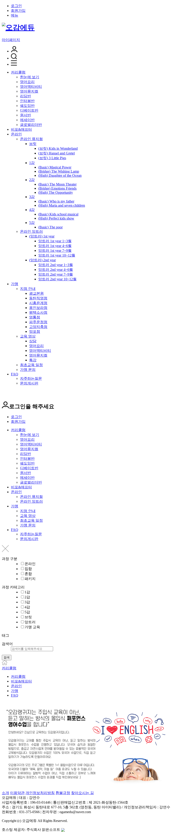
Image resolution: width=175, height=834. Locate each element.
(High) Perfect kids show (56, 218)
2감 (32, 180)
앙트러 (30, 622)
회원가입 (18, 10)
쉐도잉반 (27, 106)
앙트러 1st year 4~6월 (55, 246)
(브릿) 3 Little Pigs (52, 158)
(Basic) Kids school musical (58, 214)
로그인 (16, 6)
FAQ (14, 374)
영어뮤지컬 (29, 91)
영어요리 (27, 82)
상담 (32, 341)
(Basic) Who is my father (56, 201)
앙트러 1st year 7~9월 (55, 250)
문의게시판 (29, 383)
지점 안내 (28, 289)
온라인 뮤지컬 (31, 139)
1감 (32, 163)
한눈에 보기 (29, 77)
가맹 (14, 284)
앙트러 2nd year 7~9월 (55, 274)
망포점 (34, 331)
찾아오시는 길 (82, 793)
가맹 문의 (28, 370)
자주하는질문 (31, 378)
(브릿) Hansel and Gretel (56, 153)
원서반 (25, 115)
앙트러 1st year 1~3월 (55, 241)
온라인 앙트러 (31, 231)
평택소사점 (38, 312)
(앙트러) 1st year (41, 236)
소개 (5, 793)
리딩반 (25, 96)
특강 (32, 360)
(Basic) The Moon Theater (57, 184)
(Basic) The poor (50, 227)
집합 (28, 569)
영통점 (34, 317)
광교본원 (36, 293)
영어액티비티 (31, 86)
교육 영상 (28, 336)
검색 (7, 657)
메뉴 (14, 15)
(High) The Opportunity (55, 192)
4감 (32, 210)
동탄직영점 (38, 298)
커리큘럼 (18, 72)
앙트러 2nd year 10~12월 (57, 279)
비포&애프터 (21, 129)
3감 (32, 197)
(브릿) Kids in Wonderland (58, 148)
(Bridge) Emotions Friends (57, 188)
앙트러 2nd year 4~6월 (55, 269)
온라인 (16, 134)
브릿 (32, 144)
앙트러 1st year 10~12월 (56, 255)
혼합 (28, 574)
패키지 (30, 579)
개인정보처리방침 (40, 793)
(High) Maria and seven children (61, 205)
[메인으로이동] (4, 664)
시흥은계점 (38, 303)
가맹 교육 (32, 627)
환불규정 (63, 793)
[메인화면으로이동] (18, 27)
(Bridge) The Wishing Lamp (58, 171)
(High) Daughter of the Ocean (60, 175)
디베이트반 (29, 110)
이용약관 (17, 793)
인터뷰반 (27, 101)
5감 (32, 223)
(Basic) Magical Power (54, 167)
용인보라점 (38, 308)
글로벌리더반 (31, 125)
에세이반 (27, 120)
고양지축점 (38, 327)
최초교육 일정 (31, 365)
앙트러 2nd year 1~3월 (55, 265)
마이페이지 (11, 40)
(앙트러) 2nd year (42, 260)
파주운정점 (38, 322)
